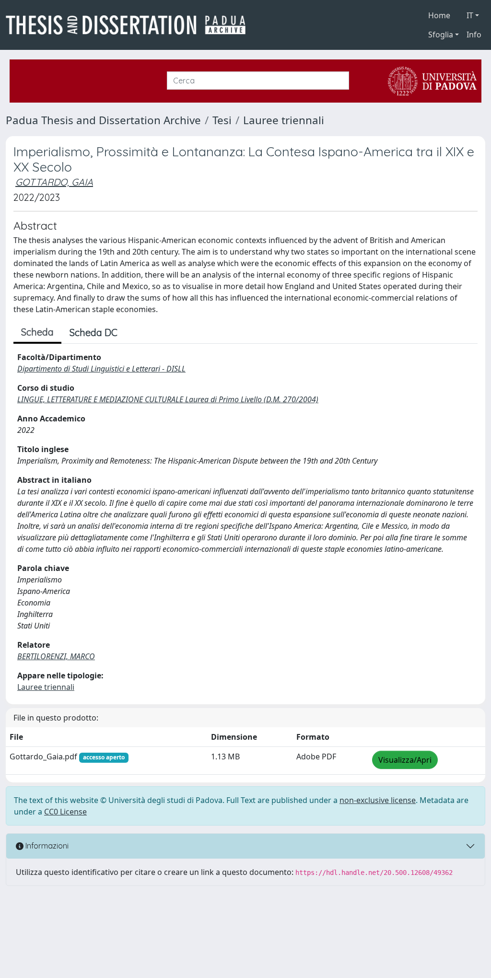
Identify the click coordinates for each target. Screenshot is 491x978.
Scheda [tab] (37, 332)
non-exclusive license (377, 800)
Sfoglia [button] (440, 34)
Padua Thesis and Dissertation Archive (103, 120)
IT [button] (470, 15)
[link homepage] (129, 24)
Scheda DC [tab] (93, 332)
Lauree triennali (283, 120)
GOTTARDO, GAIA (54, 182)
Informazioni (46, 845)
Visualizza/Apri (405, 760)
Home (439, 15)
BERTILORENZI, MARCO (56, 656)
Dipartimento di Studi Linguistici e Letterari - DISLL (101, 368)
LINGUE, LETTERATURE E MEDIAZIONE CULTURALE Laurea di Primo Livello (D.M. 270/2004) (167, 399)
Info (474, 34)
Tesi (222, 120)
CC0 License (65, 811)
